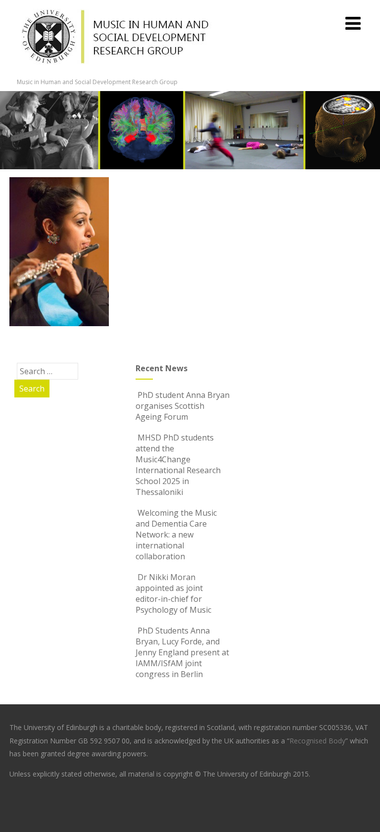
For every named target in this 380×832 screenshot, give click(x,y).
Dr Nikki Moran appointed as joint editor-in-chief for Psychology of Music (173, 593)
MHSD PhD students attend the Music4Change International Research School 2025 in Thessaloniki (178, 464)
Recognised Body (317, 740)
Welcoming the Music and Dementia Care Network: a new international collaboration (176, 534)
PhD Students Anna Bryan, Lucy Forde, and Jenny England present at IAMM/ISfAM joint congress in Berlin (182, 652)
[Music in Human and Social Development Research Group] (115, 72)
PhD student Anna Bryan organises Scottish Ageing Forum (183, 406)
